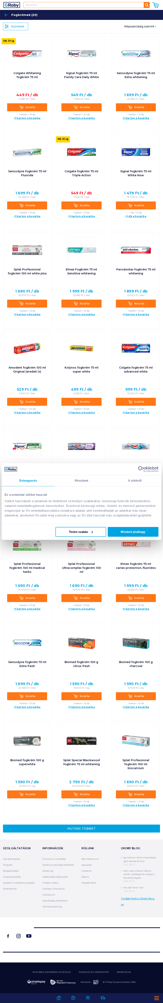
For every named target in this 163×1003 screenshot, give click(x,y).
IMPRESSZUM (124, 972)
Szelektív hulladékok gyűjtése (18, 882)
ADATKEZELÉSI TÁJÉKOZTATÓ (94, 972)
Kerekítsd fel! (10, 888)
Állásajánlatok (89, 882)
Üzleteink (87, 870)
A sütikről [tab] (135, 480)
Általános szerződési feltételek (58, 865)
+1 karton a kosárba (27, 118)
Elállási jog (47, 870)
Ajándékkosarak (11, 859)
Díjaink (85, 876)
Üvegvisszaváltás (12, 876)
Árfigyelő (8, 865)
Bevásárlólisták (11, 870)
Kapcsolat (87, 865)
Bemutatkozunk (90, 859)
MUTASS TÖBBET (81, 828)
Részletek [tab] (81, 480)
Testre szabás (78, 531)
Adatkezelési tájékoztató (55, 876)
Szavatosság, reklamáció (55, 900)
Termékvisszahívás (52, 906)
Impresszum (48, 894)
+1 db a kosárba (135, 216)
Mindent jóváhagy (133, 531)
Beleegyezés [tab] (28, 480)
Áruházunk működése (54, 859)
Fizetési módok (50, 882)
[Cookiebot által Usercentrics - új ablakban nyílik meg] (141, 469)
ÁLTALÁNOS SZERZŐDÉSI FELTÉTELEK (51, 972)
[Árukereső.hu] (97, 938)
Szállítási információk (53, 888)
